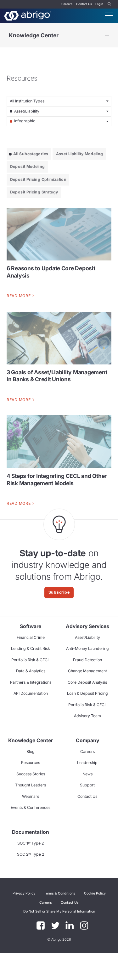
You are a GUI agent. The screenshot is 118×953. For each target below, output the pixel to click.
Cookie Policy (95, 893)
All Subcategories (30, 153)
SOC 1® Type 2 (30, 843)
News (87, 774)
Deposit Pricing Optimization (38, 179)
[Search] (109, 4)
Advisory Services (87, 626)
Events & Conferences (30, 807)
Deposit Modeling (27, 166)
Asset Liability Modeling (79, 153)
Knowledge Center (34, 35)
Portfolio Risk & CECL (30, 659)
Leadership (87, 762)
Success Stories (30, 774)
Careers (66, 4)
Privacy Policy (24, 893)
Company (87, 740)
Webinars (30, 796)
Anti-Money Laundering (87, 648)
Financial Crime (31, 637)
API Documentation (31, 693)
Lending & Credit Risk (30, 648)
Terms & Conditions (59, 893)
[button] (59, 911)
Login (99, 4)
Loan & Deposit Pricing (87, 693)
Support (87, 785)
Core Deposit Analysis (87, 682)
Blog (30, 751)
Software (30, 626)
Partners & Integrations (30, 682)
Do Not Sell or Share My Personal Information (59, 911)
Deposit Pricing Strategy (34, 192)
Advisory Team (87, 715)
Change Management (87, 671)
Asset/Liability (87, 637)
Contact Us (84, 4)
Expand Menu (107, 35)
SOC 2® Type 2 (30, 854)
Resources (30, 762)
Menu (109, 15)
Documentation (30, 832)
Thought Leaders (30, 785)
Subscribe (59, 592)
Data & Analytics (30, 671)
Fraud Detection (87, 659)
